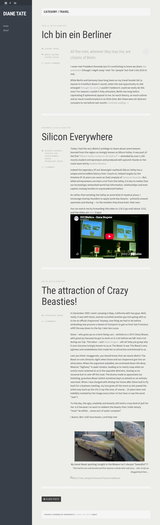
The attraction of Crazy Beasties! (85, 296)
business (49, 151)
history (48, 57)
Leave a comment (52, 63)
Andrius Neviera (98, 163)
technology (50, 161)
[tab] (6, 3)
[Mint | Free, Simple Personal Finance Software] (95, 478)
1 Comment (50, 167)
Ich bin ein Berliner (77, 35)
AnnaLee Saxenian (132, 177)
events (48, 158)
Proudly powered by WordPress (59, 514)
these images (111, 341)
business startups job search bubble (53, 153)
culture (48, 49)
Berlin (47, 54)
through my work (89, 87)
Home (5, 26)
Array (94, 514)
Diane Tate (14, 14)
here (91, 212)
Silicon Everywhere (77, 137)
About (6, 30)
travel (56, 57)
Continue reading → (118, 102)
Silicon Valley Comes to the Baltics (98, 156)
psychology (50, 315)
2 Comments (50, 321)
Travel (56, 49)
